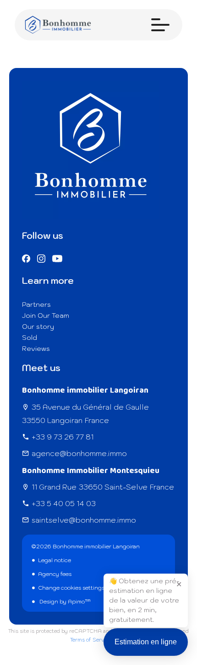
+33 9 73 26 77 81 (62, 436)
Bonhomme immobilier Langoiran (85, 390)
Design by (64, 601)
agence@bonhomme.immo (79, 453)
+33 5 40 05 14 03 (64, 503)
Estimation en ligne (146, 642)
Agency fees (54, 573)
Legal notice (54, 560)
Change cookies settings (71, 587)
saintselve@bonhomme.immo (84, 519)
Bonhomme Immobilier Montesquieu (90, 470)
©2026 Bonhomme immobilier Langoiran (85, 546)
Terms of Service (90, 640)
